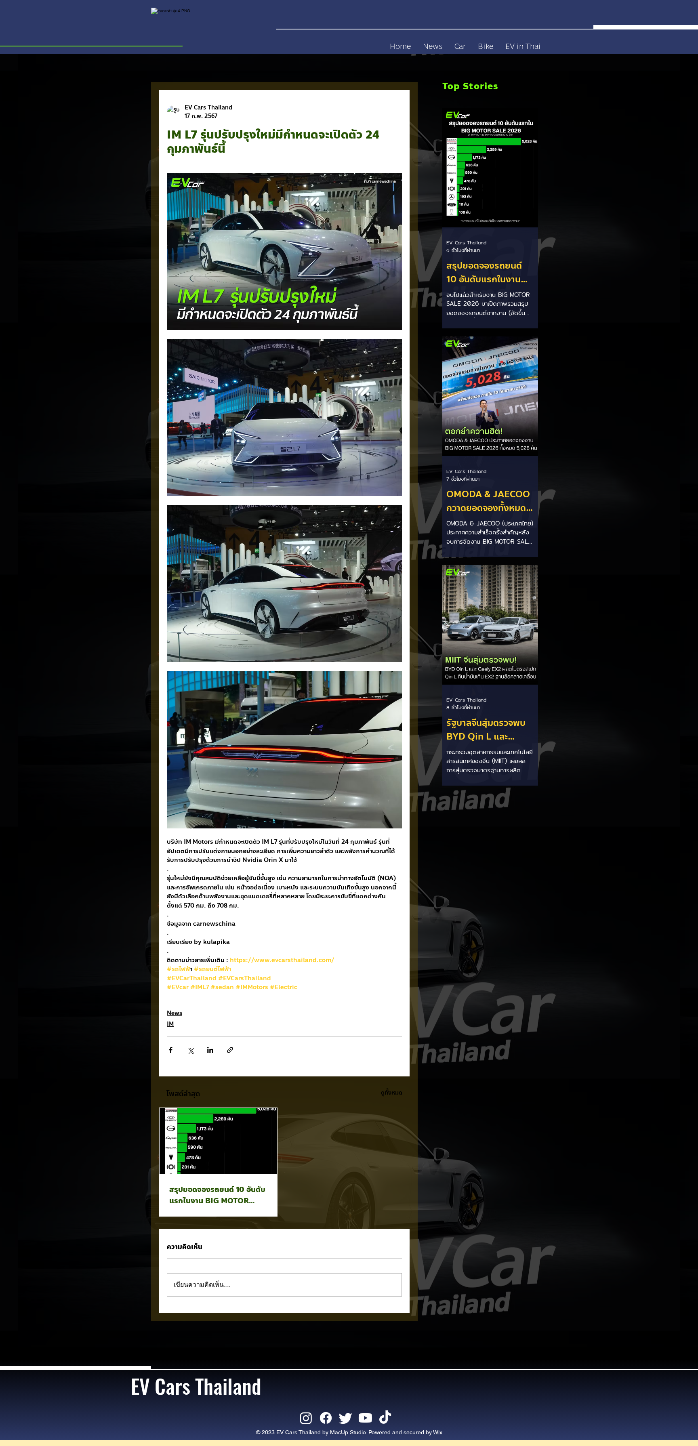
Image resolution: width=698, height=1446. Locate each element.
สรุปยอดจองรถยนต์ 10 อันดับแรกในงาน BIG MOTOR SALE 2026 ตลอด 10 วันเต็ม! (217, 1195)
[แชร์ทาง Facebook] (170, 1050)
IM (170, 1024)
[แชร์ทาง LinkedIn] (210, 1050)
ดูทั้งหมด (391, 1093)
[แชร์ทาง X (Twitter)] (190, 1050)
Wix (437, 1432)
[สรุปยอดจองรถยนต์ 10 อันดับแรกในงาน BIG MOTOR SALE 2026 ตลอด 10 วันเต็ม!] (218, 1141)
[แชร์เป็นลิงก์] (230, 1050)
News (174, 1013)
